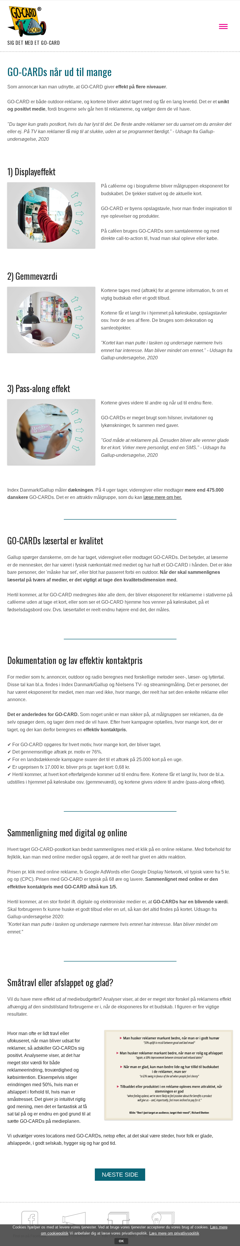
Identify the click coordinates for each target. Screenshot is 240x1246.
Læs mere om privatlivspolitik (174, 1233)
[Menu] (224, 26)
